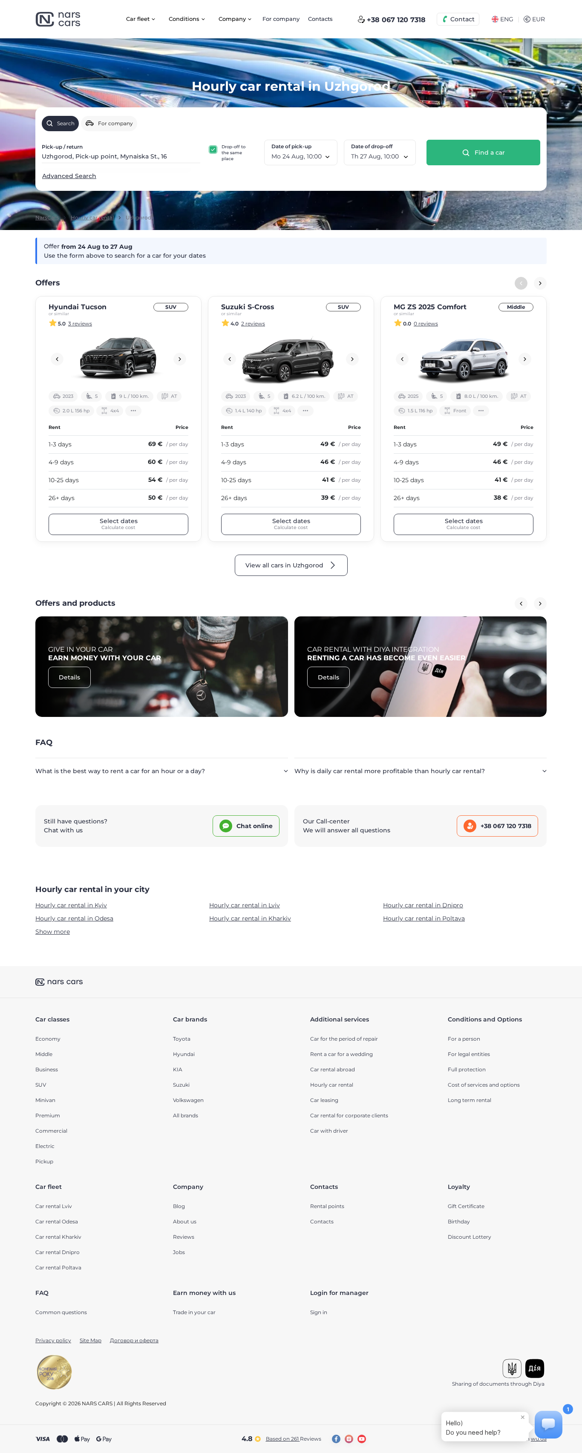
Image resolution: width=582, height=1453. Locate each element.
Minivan (45, 1100)
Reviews (183, 1237)
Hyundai (184, 1054)
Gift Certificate (466, 1206)
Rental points (327, 1206)
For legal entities (469, 1054)
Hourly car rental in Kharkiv (250, 918)
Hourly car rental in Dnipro (423, 905)
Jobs (179, 1252)
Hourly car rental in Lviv (244, 905)
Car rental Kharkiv (58, 1237)
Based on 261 (293, 1439)
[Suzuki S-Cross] (291, 359)
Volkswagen (188, 1100)
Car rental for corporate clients (349, 1115)
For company (281, 18)
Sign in (318, 1312)
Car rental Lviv (53, 1206)
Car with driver (329, 1131)
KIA (177, 1069)
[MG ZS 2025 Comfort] (463, 359)
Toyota (181, 1039)
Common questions (61, 1312)
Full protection (467, 1069)
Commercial (51, 1131)
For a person (464, 1039)
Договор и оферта (134, 1340)
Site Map (90, 1340)
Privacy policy (53, 1340)
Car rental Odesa (56, 1221)
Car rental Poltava (58, 1267)
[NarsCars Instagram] (349, 1439)
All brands (185, 1115)
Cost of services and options (484, 1085)
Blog (179, 1206)
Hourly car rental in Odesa (74, 918)
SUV (170, 307)
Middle (516, 307)
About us (184, 1221)
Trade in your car (194, 1312)
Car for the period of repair (344, 1039)
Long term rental (469, 1100)
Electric (45, 1146)
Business (46, 1069)
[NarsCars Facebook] (336, 1439)
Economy (48, 1039)
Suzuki (181, 1085)
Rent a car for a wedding (341, 1054)
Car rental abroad (332, 1069)
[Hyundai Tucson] (118, 359)
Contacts (320, 18)
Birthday (459, 1221)
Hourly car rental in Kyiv (71, 905)
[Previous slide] (57, 359)
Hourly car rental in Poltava (424, 918)
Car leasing (324, 1100)
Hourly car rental (92, 218)
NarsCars (47, 218)
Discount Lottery (469, 1237)
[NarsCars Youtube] (361, 1439)
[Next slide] (540, 283)
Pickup (44, 1161)
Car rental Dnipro (57, 1252)
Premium (47, 1115)
